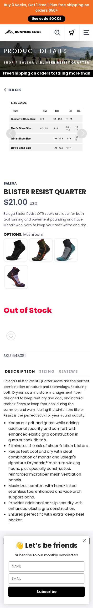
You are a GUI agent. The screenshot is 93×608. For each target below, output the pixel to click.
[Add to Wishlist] (11, 335)
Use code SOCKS (46, 18)
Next (82, 133)
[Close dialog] (84, 541)
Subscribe (46, 591)
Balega (26, 62)
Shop (9, 62)
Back (14, 90)
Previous (11, 133)
